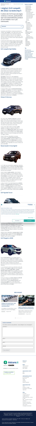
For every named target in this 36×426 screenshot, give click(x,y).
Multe (27, 34)
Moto (27, 39)
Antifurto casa (28, 8)
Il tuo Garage (28, 33)
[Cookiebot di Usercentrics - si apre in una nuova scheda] (28, 204)
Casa (23, 386)
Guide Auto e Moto (29, 26)
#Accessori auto (28, 50)
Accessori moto (28, 7)
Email (4, 342)
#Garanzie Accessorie (29, 53)
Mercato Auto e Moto (29, 38)
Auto (26, 21)
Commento (5, 326)
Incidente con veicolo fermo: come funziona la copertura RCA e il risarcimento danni (9, 305)
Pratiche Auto (28, 29)
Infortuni (24, 381)
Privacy (3, 422)
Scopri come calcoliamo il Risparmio (10, 423)
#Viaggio (26, 59)
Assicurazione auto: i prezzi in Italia (28, 398)
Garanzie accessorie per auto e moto (27, 404)
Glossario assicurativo (27, 402)
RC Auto (27, 19)
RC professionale (26, 377)
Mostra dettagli (30, 217)
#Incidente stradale (28, 55)
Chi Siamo (24, 393)
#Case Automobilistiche (29, 51)
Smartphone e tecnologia (27, 388)
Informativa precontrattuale (25, 422)
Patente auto (28, 44)
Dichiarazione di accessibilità (16, 422)
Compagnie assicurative (27, 405)
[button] (2, 305)
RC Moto (27, 20)
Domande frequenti (29, 32)
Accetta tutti (29, 220)
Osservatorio (28, 43)
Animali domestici (26, 382)
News (27, 40)
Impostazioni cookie (8, 422)
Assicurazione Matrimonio (30, 14)
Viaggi (24, 379)
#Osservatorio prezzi (28, 56)
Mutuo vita (25, 378)
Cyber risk (24, 389)
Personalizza (17, 220)
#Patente (26, 57)
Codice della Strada (29, 25)
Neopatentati (28, 27)
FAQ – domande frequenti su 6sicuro (27, 400)
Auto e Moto (28, 22)
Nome (4, 338)
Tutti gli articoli (25, 366)
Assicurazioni (28, 11)
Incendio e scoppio (26, 387)
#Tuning (34, 57)
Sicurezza (27, 45)
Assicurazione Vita (29, 18)
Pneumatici (28, 35)
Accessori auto (28, 6)
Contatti (24, 362)
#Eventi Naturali (28, 52)
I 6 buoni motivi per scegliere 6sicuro (26, 395)
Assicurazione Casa (29, 13)
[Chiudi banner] (34, 204)
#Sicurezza (30, 57)
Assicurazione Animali (29, 12)
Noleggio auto (28, 28)
